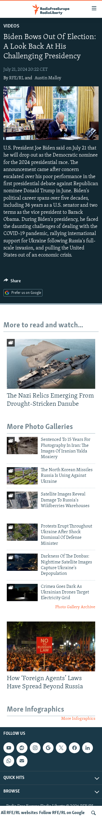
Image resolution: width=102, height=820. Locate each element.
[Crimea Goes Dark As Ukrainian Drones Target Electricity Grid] (22, 592)
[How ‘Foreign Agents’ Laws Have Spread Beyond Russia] (51, 646)
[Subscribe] (21, 760)
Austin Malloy (48, 78)
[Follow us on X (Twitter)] (61, 747)
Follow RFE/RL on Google (62, 813)
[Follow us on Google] (48, 747)
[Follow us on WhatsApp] (8, 760)
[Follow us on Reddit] (21, 747)
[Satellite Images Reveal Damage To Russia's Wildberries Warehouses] (22, 500)
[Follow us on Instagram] (35, 747)
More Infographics (78, 719)
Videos (11, 26)
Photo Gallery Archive (75, 607)
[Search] (93, 813)
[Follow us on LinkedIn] (87, 747)
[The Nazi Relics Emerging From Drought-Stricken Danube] (51, 364)
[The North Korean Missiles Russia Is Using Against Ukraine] (22, 475)
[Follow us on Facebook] (74, 747)
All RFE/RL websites (19, 813)
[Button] (12, 282)
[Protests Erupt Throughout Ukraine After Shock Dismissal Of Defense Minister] (22, 532)
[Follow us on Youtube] (8, 747)
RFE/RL (16, 78)
